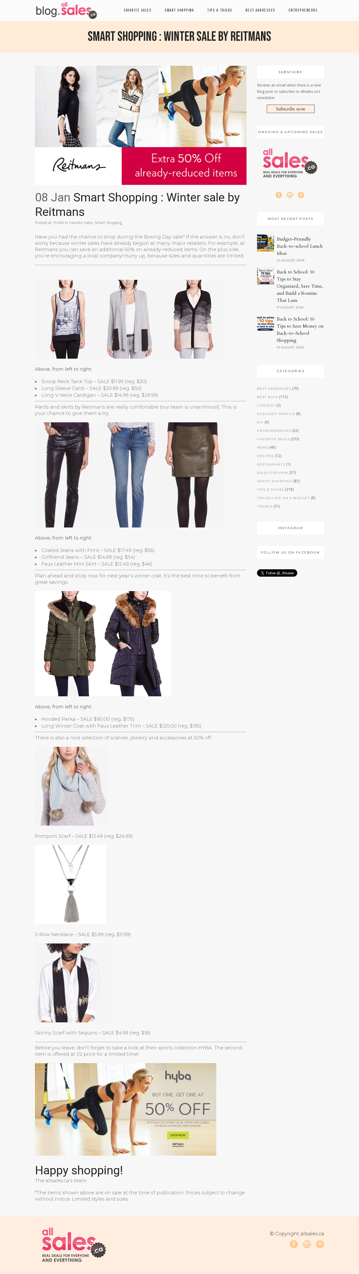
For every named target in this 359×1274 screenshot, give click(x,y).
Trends (265, 506)
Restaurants (271, 464)
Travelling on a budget (283, 498)
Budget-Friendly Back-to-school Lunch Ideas (300, 246)
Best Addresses (274, 388)
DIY (260, 422)
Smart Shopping (108, 222)
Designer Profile (276, 414)
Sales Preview (272, 473)
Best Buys (267, 397)
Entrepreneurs (274, 431)
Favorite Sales (81, 222)
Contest (266, 405)
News (262, 447)
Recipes (265, 456)
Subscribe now (290, 109)
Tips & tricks (270, 489)
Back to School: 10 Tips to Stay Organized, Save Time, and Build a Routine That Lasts (300, 286)
